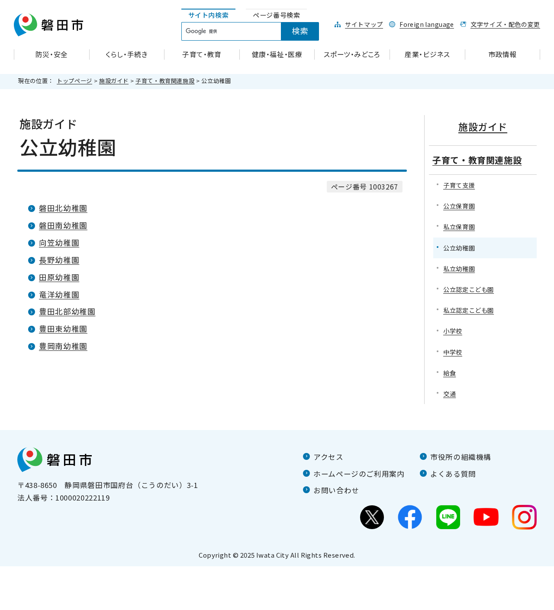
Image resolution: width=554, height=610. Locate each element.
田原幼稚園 (59, 277)
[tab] (208, 15)
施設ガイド (114, 81)
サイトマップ (364, 24)
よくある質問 (453, 474)
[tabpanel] (255, 31)
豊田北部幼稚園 (67, 311)
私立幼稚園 (459, 268)
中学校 (452, 351)
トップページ (74, 81)
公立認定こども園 (468, 289)
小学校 (452, 330)
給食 (449, 372)
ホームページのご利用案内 (359, 474)
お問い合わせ (336, 490)
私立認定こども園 (468, 310)
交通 (449, 393)
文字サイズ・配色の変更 (505, 24)
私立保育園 (459, 226)
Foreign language (426, 24)
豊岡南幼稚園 (63, 345)
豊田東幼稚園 (63, 328)
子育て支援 (459, 184)
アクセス (328, 457)
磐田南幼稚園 (63, 225)
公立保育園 (459, 205)
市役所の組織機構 (460, 457)
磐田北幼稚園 (63, 207)
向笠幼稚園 (59, 242)
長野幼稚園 (59, 259)
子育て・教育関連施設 (164, 81)
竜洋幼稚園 (59, 294)
